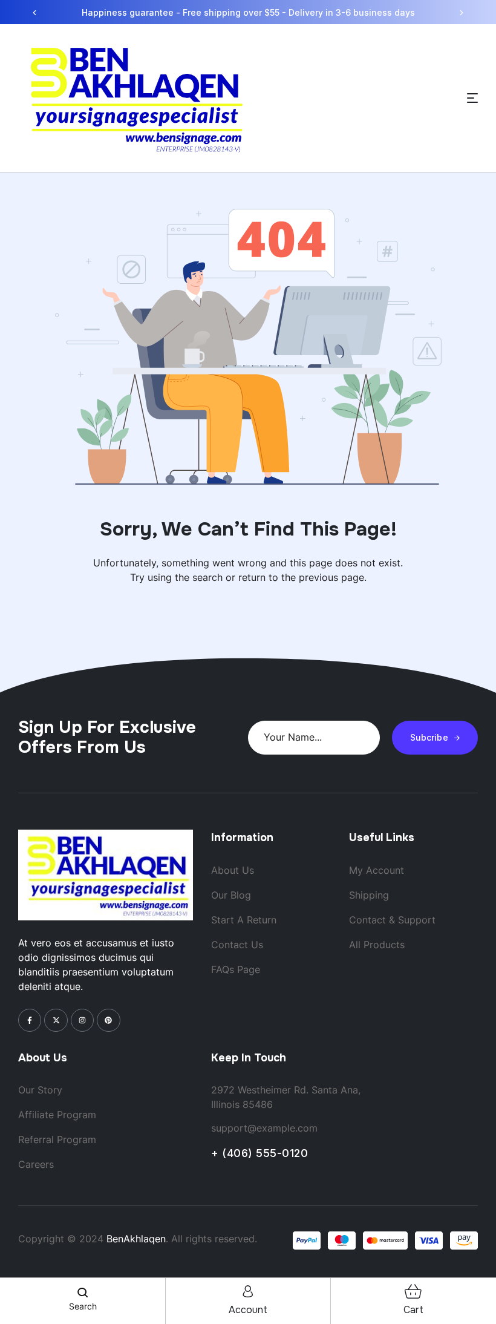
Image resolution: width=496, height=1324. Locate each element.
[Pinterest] (108, 1020)
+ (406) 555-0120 (259, 1153)
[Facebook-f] (29, 1020)
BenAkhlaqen (136, 1239)
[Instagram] (82, 1020)
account (248, 1309)
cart (413, 1309)
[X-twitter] (55, 1020)
